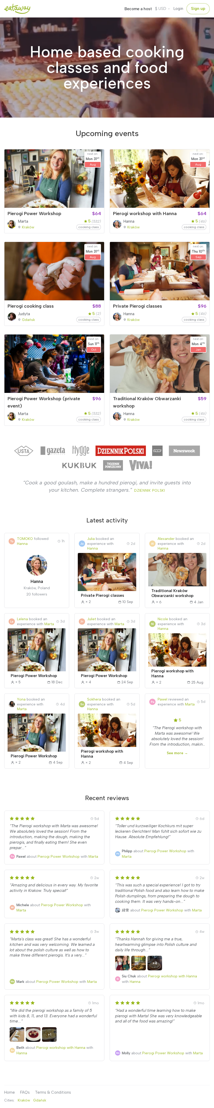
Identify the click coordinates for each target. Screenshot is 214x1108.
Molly (126, 1053)
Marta (23, 221)
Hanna (128, 221)
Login (178, 8)
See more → (177, 753)
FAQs (25, 1092)
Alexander (166, 539)
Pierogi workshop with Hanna (145, 213)
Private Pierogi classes (137, 306)
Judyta (24, 314)
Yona (21, 699)
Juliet (91, 619)
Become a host (138, 9)
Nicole (163, 619)
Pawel (162, 699)
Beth (20, 1047)
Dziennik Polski (149, 490)
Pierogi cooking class (31, 306)
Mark (20, 981)
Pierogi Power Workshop (34, 213)
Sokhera (94, 699)
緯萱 (125, 910)
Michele (22, 905)
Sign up (198, 8)
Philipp (127, 851)
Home (9, 1092)
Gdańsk (28, 320)
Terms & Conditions (53, 1092)
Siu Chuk (129, 976)
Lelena (22, 619)
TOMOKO (25, 539)
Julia (91, 539)
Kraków (28, 227)
